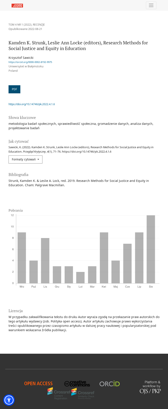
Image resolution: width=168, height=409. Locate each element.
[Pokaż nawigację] (151, 5)
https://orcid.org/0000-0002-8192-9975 (30, 62)
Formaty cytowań (24, 159)
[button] (9, 400)
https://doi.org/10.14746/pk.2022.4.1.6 (32, 104)
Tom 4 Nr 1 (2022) (20, 24)
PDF (14, 89)
